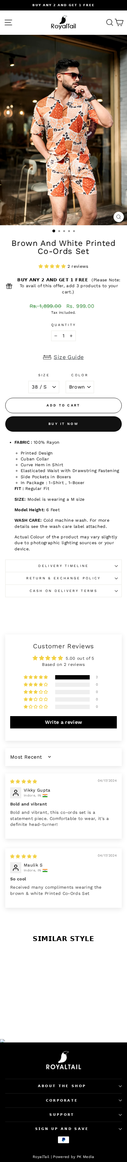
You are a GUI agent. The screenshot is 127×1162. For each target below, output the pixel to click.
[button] (53, 266)
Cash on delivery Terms (63, 591)
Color (79, 375)
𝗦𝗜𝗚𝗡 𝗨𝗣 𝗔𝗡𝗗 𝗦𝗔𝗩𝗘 (62, 1129)
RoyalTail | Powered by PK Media (63, 1157)
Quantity (63, 325)
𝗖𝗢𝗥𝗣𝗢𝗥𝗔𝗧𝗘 (62, 1101)
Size (44, 375)
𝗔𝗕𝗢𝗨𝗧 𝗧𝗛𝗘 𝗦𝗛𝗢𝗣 (62, 1086)
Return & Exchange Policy (63, 578)
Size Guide (69, 357)
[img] (23, 781)
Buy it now (63, 424)
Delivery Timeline (63, 566)
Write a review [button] (63, 722)
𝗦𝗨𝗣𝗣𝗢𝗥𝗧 (61, 1115)
